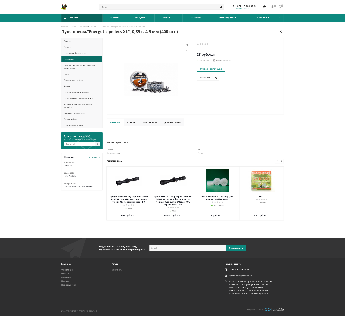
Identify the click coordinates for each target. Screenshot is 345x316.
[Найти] (221, 7)
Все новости (94, 157)
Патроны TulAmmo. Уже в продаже (78, 186)
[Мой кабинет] (264, 6)
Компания (66, 264)
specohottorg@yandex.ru (240, 275)
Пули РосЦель (70, 176)
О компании (67, 270)
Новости (65, 273)
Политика (65, 281)
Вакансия (68, 165)
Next (281, 161)
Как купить (117, 270)
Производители (68, 285)
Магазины (66, 277)
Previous (277, 161)
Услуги (115, 264)
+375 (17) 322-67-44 (246, 6)
